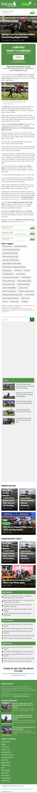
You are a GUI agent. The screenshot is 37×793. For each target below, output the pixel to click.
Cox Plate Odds (20, 274)
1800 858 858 (26, 673)
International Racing (7, 757)
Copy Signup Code (18, 60)
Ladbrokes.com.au (14, 199)
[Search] (32, 319)
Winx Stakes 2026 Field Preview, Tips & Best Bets (18, 629)
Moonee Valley (29, 295)
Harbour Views (23, 288)
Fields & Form (5, 749)
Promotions (26, 3)
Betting (3, 744)
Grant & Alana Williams (9, 288)
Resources (23, 789)
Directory (30, 789)
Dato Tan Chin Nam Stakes (11, 277)
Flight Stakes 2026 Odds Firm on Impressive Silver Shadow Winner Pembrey (24, 394)
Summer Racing (6, 778)
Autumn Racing (5, 742)
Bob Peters (17, 270)
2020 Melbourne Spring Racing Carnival (14, 267)
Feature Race (5, 747)
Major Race (4, 760)
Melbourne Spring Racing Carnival (12, 295)
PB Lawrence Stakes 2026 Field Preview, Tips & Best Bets (23, 420)
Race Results (5, 773)
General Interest (6, 752)
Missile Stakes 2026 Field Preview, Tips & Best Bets (19, 635)
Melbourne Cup (5, 765)
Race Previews (5, 770)
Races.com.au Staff (14, 789)
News (3, 767)
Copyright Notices (6, 791)
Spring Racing (5, 775)
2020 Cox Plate (7, 246)
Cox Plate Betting (8, 274)
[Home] (8, 4)
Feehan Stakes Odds (23, 284)
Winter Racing (5, 780)
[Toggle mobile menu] (34, 4)
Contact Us (4, 789)
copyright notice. (5, 311)
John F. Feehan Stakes (9, 291)
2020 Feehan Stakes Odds (10, 256)
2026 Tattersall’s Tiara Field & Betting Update (18, 638)
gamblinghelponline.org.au (18, 675)
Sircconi (5, 301)
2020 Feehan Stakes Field (10, 253)
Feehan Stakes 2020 (8, 281)
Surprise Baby (14, 301)
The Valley (24, 301)
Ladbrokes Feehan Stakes (26, 291)
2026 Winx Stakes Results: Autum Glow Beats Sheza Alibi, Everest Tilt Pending (25, 386)
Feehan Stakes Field (8, 284)
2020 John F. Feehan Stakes (11, 260)
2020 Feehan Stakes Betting (11, 250)
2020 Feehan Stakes (20, 246)
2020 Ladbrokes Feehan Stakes (12, 263)
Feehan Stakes (26, 277)
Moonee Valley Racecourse (10, 298)
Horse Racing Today (7, 754)
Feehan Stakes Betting (24, 281)
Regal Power (25, 298)
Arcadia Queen (7, 270)
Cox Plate (27, 270)
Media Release (5, 762)
